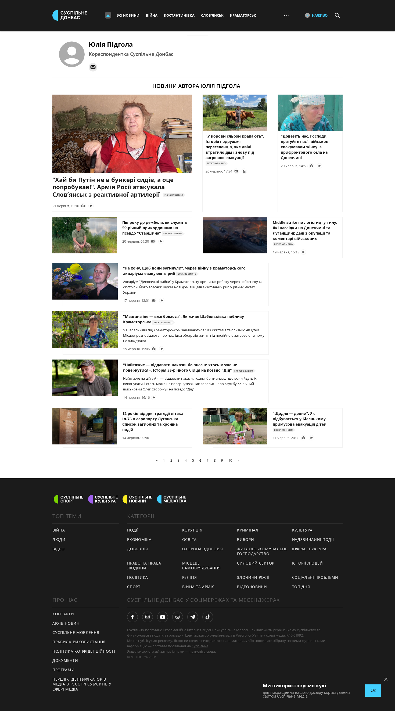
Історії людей (307, 563)
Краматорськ (243, 15)
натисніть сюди (202, 651)
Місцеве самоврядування (201, 566)
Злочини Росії (253, 577)
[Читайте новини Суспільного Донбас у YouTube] (162, 617)
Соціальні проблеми (315, 577)
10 (230, 460)
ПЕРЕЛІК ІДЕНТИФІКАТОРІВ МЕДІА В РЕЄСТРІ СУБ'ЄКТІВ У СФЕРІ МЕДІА (82, 684)
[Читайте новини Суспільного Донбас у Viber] (177, 617)
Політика (137, 577)
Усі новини (128, 15)
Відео (58, 548)
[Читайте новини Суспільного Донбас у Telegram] (192, 617)
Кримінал (247, 530)
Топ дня (301, 586)
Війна (151, 15)
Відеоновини (252, 586)
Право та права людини (144, 566)
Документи (65, 660)
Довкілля (137, 548)
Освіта (189, 539)
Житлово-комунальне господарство (262, 551)
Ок (373, 690)
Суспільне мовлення (75, 632)
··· (286, 15)
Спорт (134, 586)
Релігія (189, 577)
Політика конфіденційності (83, 651)
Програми (63, 669)
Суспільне (200, 646)
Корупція (192, 530)
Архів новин (66, 623)
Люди (59, 539)
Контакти (63, 613)
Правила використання (79, 641)
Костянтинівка (179, 15)
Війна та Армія (198, 586)
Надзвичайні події (313, 539)
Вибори (245, 539)
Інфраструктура (309, 548)
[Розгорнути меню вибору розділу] (108, 15)
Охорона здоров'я (202, 548)
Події (133, 530)
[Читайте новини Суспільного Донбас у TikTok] (207, 617)
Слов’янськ (212, 15)
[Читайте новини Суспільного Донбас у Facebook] (132, 617)
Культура (302, 530)
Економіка (139, 539)
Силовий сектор (255, 563)
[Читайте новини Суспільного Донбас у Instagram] (147, 617)
